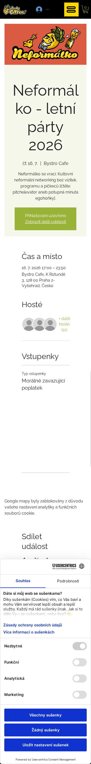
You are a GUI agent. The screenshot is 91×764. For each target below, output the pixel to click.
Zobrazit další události (45, 221)
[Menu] (71, 9)
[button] (85, 9)
